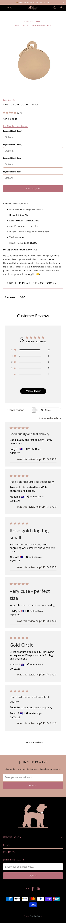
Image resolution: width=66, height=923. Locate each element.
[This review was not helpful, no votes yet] (53, 459)
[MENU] (1, 8)
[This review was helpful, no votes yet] (48, 459)
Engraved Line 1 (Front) (12, 131)
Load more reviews (33, 742)
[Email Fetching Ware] (27, 889)
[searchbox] (18, 410)
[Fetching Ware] (33, 8)
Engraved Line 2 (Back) (12, 172)
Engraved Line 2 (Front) (12, 144)
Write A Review (33, 390)
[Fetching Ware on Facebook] (33, 889)
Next (38, 22)
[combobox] (50, 418)
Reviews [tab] (10, 297)
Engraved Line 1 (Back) (12, 158)
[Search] (55, 8)
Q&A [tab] (22, 297)
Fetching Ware (10, 100)
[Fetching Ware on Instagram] (38, 889)
